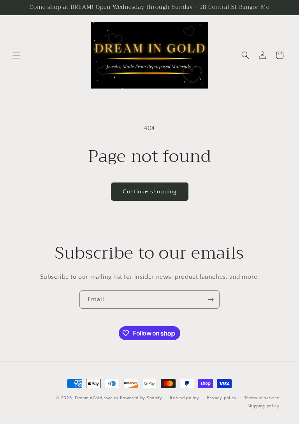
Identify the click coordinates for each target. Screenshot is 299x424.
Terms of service (262, 398)
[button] (16, 55)
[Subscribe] (210, 299)
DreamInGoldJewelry (97, 398)
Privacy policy (222, 398)
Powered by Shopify (141, 398)
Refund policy (184, 398)
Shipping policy (264, 406)
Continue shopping (150, 191)
